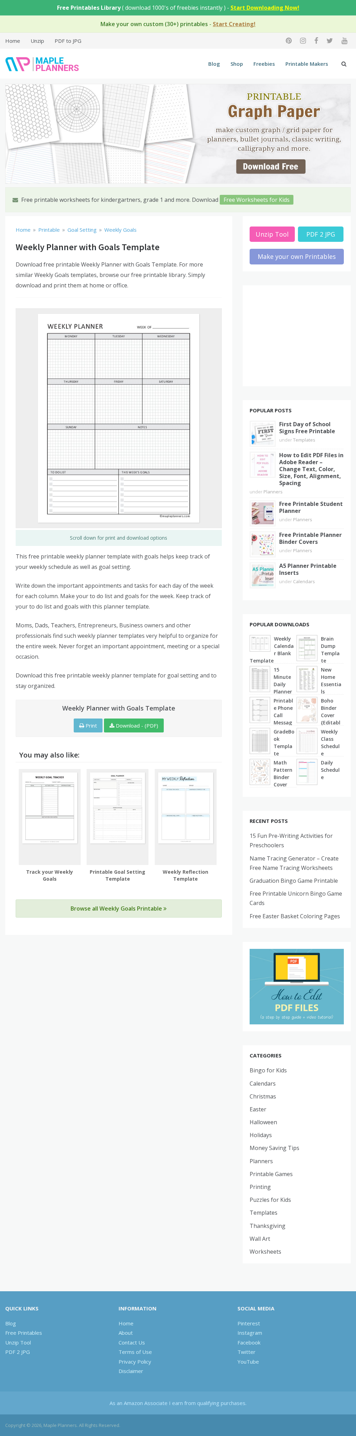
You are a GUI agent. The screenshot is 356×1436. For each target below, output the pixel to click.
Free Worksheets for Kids (257, 200)
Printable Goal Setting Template (117, 875)
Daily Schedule (330, 769)
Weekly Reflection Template (185, 875)
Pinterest (248, 1323)
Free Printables (23, 1332)
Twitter (246, 1351)
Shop (236, 63)
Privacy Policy (135, 1361)
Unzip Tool (272, 234)
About (126, 1332)
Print (90, 725)
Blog (214, 63)
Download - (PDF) (136, 725)
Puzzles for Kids (270, 1200)
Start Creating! (234, 24)
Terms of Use (135, 1351)
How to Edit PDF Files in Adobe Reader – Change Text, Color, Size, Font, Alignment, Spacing (311, 469)
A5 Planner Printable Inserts (308, 569)
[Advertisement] (296, 335)
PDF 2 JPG (320, 234)
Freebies (264, 63)
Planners (273, 492)
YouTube (248, 1361)
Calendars (304, 581)
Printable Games (271, 1174)
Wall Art (260, 1239)
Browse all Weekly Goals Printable (117, 908)
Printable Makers (306, 63)
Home (12, 40)
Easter (258, 1109)
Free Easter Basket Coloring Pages (295, 916)
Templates (304, 440)
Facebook (248, 1342)
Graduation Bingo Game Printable (294, 880)
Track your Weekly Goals (49, 875)
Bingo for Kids (268, 1070)
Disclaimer (131, 1370)
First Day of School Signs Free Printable (307, 427)
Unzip (37, 40)
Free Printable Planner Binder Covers (310, 538)
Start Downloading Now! (264, 7)
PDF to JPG (68, 40)
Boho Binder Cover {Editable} (330, 715)
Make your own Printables (297, 256)
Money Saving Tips (274, 1148)
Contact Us (132, 1342)
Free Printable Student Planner (311, 507)
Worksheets (265, 1251)
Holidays (261, 1135)
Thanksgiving (267, 1226)
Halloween (263, 1122)
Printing (260, 1187)
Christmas (263, 1096)
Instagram (249, 1332)
